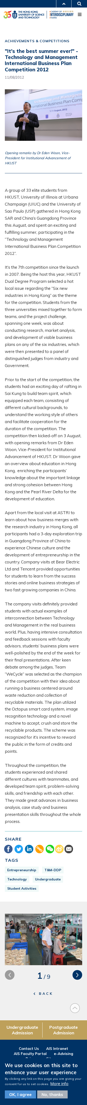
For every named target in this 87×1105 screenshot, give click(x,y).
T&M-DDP (52, 870)
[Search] (80, 3)
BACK (46, 993)
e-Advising (63, 1053)
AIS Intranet (57, 1048)
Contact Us (29, 1048)
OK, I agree (20, 1094)
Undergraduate (48, 879)
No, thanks (52, 1094)
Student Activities (21, 888)
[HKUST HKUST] (23, 14)
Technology (17, 879)
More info (59, 1083)
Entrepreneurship (21, 870)
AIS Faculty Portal (30, 1053)
